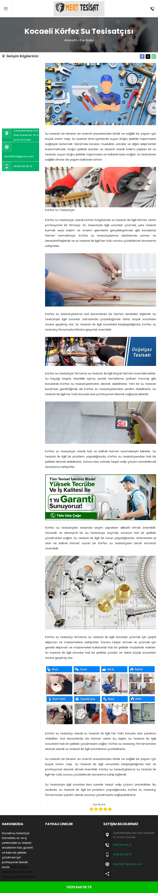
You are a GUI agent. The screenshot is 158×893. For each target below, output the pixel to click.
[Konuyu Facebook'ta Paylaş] (142, 56)
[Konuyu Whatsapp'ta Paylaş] (153, 56)
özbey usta (9, 872)
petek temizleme (23, 877)
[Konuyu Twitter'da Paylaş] (148, 56)
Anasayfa (70, 40)
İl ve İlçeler (87, 40)
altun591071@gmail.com (19, 156)
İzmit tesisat (19, 867)
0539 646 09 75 (22, 166)
